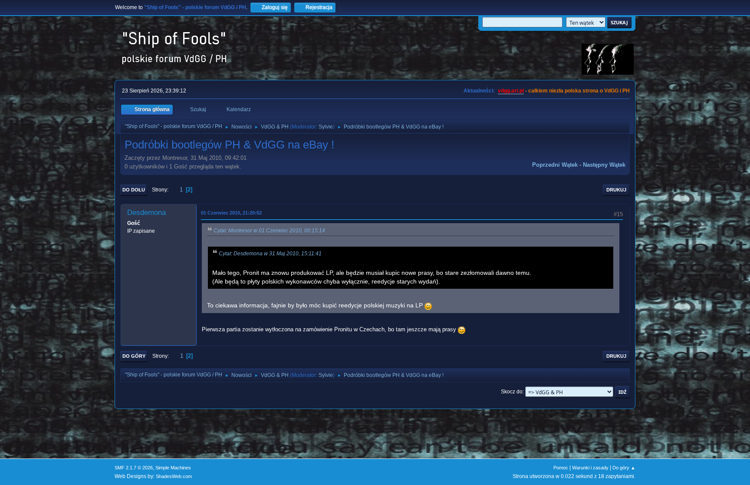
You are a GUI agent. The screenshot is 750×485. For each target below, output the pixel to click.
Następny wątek (604, 165)
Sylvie (326, 127)
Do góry (133, 356)
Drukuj (616, 189)
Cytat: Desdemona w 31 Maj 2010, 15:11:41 (270, 254)
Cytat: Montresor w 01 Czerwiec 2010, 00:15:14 (269, 231)
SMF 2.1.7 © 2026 (134, 467)
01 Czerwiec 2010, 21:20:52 (231, 212)
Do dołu (133, 189)
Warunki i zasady (590, 467)
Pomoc (560, 467)
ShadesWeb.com (174, 476)
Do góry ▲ (623, 467)
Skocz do (512, 392)
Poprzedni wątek (555, 165)
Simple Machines (173, 467)
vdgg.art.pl (511, 91)
